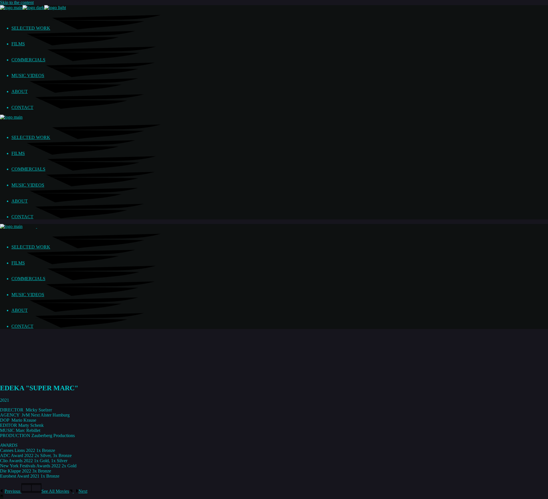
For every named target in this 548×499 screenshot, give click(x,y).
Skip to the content (17, 2)
